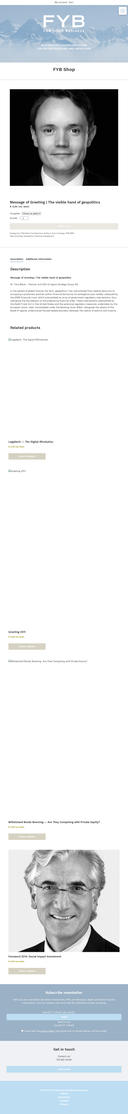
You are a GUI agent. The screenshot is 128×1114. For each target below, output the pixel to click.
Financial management (44, 236)
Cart (71, 2)
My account (61, 2)
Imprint (64, 1093)
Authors (47, 233)
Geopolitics (28, 236)
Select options (27, 456)
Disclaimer (64, 1097)
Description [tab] (16, 259)
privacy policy (47, 1031)
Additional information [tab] (39, 259)
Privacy (64, 1104)
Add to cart (64, 226)
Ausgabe (15, 213)
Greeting (19, 236)
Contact (64, 1100)
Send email (64, 1069)
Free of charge (58, 233)
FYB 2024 (70, 233)
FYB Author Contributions (31, 233)
